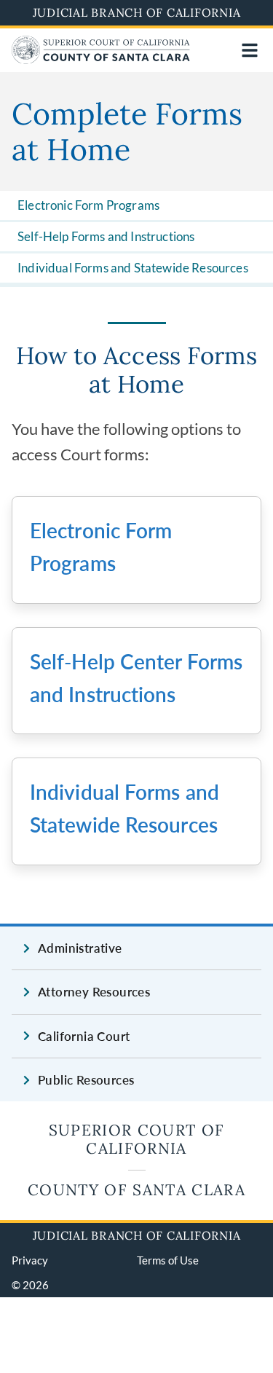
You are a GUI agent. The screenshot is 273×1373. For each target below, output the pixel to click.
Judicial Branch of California (137, 12)
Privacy (30, 1260)
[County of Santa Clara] (101, 59)
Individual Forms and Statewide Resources (132, 267)
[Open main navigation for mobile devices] (249, 50)
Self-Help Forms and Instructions (105, 236)
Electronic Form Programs (88, 205)
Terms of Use (168, 1260)
